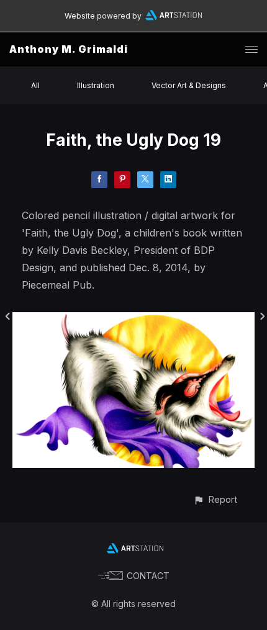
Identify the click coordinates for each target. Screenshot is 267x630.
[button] (215, 499)
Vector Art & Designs (189, 85)
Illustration (95, 85)
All (35, 85)
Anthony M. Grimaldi (68, 49)
